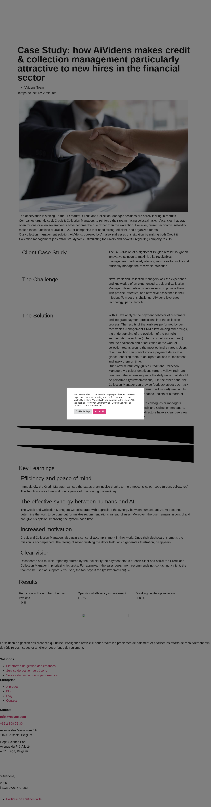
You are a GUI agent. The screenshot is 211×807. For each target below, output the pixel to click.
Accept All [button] (99, 411)
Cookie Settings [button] (83, 411)
